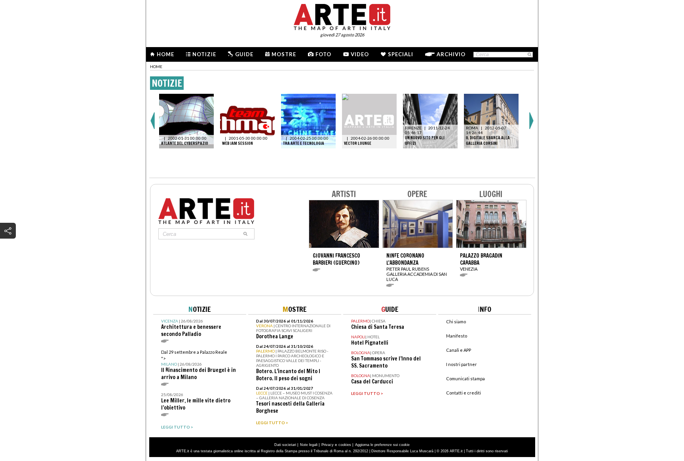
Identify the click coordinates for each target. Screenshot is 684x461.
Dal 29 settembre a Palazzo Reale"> (198, 365)
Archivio (451, 54)
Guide (244, 54)
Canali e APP (458, 350)
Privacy (327, 445)
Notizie (204, 54)
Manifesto (456, 335)
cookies (344, 445)
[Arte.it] (342, 16)
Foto (323, 54)
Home (165, 54)
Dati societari (285, 445)
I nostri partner (461, 364)
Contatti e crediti (463, 392)
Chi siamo (456, 321)
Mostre (284, 54)
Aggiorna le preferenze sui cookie (382, 445)
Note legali (308, 445)
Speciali (400, 54)
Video (360, 54)
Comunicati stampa (465, 378)
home (156, 66)
